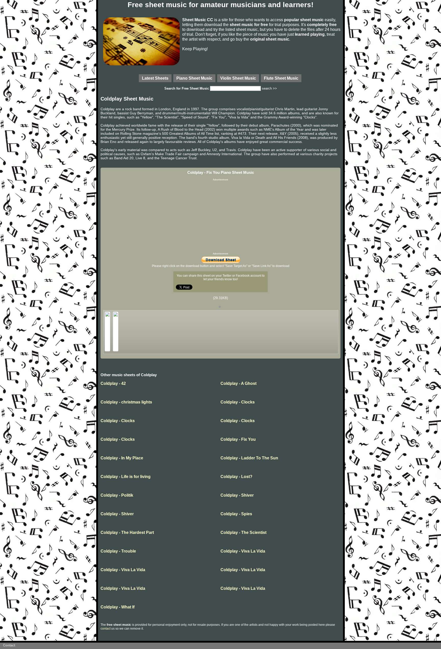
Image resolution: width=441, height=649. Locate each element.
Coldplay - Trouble (118, 551)
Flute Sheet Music (281, 78)
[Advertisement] (220, 216)
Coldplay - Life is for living (126, 476)
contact (106, 628)
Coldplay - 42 (113, 383)
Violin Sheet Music (238, 78)
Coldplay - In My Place (122, 458)
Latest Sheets (155, 78)
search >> (269, 88)
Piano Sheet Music (194, 78)
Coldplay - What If (117, 607)
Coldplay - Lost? (236, 476)
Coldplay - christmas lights (126, 402)
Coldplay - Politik (117, 495)
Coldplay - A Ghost (238, 383)
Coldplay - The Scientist (243, 532)
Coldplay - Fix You (238, 439)
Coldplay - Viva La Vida (242, 551)
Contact (9, 645)
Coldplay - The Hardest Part (127, 532)
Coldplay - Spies (236, 514)
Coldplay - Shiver (237, 495)
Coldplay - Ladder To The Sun (249, 458)
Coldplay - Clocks (237, 402)
